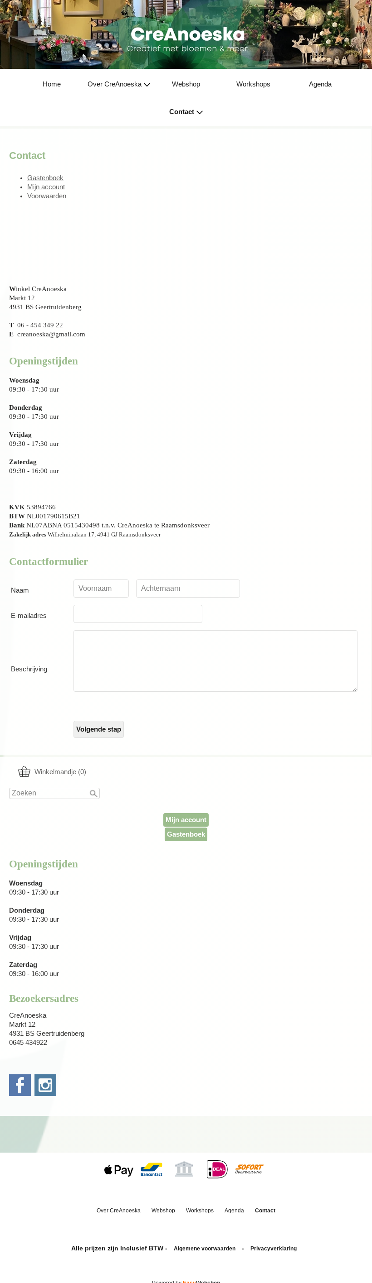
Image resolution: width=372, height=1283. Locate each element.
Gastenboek (186, 834)
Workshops (253, 84)
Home (52, 84)
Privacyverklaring (273, 1248)
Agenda (320, 84)
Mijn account (186, 819)
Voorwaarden (46, 196)
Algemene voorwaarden (204, 1248)
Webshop (186, 84)
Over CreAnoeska (115, 84)
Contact (181, 111)
